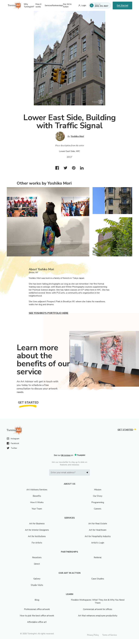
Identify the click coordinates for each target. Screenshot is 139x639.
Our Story (97, 495)
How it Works (37, 502)
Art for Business (37, 523)
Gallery (36, 578)
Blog (37, 599)
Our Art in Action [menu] (67, 5)
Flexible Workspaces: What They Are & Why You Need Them (97, 601)
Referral (98, 557)
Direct (37, 563)
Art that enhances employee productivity (97, 615)
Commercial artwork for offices (97, 609)
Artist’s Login (97, 542)
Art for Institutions (37, 536)
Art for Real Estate (97, 523)
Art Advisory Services (36, 489)
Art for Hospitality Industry (98, 536)
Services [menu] (48, 5)
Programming (97, 502)
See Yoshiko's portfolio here (48, 313)
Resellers (37, 557)
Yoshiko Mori (77, 136)
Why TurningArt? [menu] (29, 5)
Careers (97, 508)
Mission (97, 489)
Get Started (122, 5)
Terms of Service (109, 635)
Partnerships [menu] (57, 5)
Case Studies (97, 578)
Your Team (37, 508)
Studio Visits (37, 585)
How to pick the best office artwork (37, 615)
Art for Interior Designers (37, 529)
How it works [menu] (38, 5)
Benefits (37, 495)
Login (83, 5)
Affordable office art (37, 622)
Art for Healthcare (97, 529)
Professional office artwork (37, 609)
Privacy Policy (93, 635)
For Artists (37, 542)
